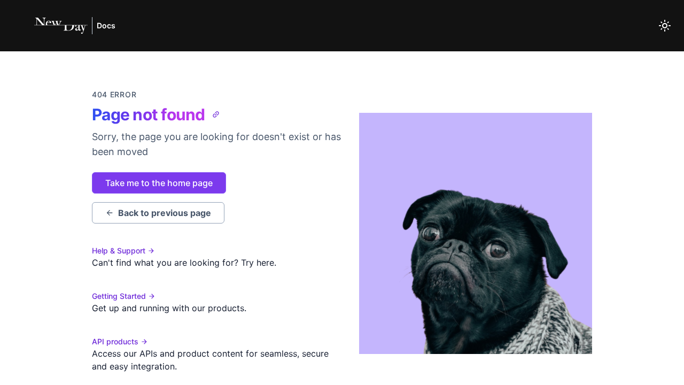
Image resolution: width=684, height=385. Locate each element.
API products (115, 341)
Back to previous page (164, 212)
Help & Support (118, 250)
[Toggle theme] (664, 25)
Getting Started (119, 296)
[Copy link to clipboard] (216, 114)
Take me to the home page (159, 183)
